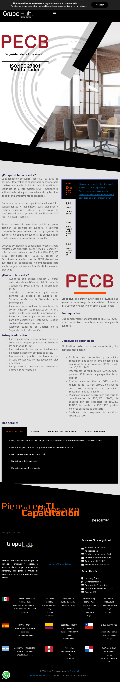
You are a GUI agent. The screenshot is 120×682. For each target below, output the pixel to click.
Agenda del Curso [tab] (14, 431)
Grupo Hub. (75, 671)
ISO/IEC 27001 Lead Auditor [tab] (69, 249)
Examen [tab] (35, 431)
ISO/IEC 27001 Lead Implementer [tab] (69, 229)
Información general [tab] (95, 431)
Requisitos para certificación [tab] (62, 431)
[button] (54, 12)
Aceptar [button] (100, 4)
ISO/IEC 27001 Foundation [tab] (69, 208)
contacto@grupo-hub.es (60, 564)
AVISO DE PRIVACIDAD (40, 675)
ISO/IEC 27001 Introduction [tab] (69, 189)
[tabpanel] (97, 193)
